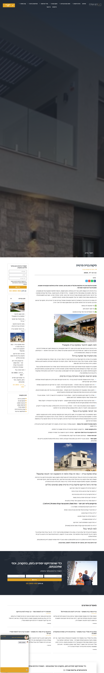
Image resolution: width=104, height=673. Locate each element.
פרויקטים (54, 7)
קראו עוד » (95, 623)
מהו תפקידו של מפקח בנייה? (18, 320)
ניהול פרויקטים (76, 3)
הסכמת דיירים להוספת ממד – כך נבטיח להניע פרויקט (33, 612)
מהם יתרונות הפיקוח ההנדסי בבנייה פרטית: (18, 325)
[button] (95, 281)
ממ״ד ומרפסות (44, 3)
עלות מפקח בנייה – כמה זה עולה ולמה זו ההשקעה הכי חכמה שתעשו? (17, 348)
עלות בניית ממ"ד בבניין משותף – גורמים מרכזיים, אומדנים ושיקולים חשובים (75, 632)
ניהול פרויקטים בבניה (88, 269)
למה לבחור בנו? (19, 370)
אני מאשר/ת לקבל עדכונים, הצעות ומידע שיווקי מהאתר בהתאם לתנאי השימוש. (19, 283)
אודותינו (84, 3)
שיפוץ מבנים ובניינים (65, 3)
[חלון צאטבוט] (14, 653)
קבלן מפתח (23, 3)
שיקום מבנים (54, 3)
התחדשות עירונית (33, 3)
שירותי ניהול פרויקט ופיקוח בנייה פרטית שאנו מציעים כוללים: (17, 356)
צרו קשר (49, 7)
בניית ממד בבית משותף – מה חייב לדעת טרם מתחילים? (79, 612)
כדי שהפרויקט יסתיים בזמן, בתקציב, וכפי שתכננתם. (18, 380)
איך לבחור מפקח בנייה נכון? (17, 330)
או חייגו (17, 291)
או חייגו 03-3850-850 (17, 374)
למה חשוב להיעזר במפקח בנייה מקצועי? (18, 315)
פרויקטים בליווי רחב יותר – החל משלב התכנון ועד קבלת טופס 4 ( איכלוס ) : (17, 364)
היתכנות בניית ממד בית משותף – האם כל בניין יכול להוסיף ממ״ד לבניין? (30, 632)
